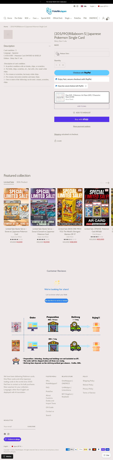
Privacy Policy (88, 389)
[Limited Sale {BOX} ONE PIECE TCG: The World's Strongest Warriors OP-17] (69, 207)
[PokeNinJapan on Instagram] (77, 6)
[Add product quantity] (63, 65)
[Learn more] (86, 86)
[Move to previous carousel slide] (102, 162)
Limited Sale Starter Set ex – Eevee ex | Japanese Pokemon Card (16, 231)
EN (85, 6)
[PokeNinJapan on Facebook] (74, 6)
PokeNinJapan (19, 450)
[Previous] (40, 2)
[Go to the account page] (103, 18)
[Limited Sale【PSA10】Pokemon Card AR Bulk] (96, 207)
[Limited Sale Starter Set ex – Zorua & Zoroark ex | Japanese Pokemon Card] (43, 207)
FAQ (47, 387)
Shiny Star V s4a (60, 41)
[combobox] (83, 6)
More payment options (81, 126)
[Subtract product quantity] (56, 65)
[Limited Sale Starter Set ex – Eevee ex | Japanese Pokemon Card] (16, 207)
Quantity (57, 60)
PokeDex (49, 391)
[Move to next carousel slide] (107, 161)
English (92, 6)
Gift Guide (49, 407)
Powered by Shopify (10, 452)
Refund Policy (88, 385)
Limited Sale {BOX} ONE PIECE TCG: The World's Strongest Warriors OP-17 (69, 231)
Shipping (57, 134)
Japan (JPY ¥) (104, 6)
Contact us (50, 411)
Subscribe (31, 426)
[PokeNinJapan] (56, 11)
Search (48, 415)
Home (6, 27)
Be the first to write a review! (56, 301)
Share (59, 141)
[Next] (72, 2)
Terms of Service (89, 393)
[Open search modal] (5, 18)
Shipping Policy (88, 381)
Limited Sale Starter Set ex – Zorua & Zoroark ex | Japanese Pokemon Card (43, 231)
